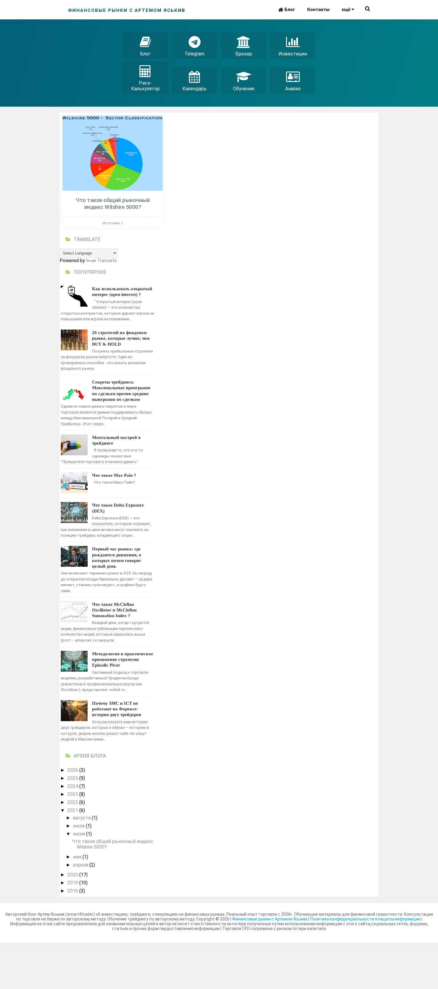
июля (79, 826)
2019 (73, 883)
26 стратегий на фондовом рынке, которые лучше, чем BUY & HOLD (121, 338)
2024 (73, 786)
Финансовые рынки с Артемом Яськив (269, 919)
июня (79, 834)
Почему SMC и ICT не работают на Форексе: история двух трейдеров (116, 709)
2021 (73, 810)
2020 (73, 875)
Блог (289, 9)
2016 (73, 891)
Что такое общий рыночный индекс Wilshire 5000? (113, 203)
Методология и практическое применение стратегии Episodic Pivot (122, 659)
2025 (73, 778)
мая (78, 857)
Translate (107, 260)
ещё (347, 9)
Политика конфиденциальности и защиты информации (365, 919)
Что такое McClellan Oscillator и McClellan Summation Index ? (114, 610)
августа (82, 818)
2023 (73, 794)
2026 (73, 770)
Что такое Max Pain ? (114, 475)
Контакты (318, 9)
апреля (81, 865)
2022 (73, 802)
